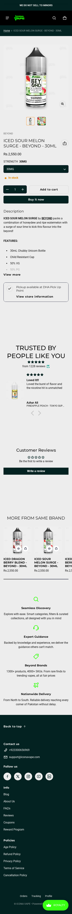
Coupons (9, 822)
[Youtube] (39, 776)
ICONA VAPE (23, 903)
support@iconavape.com (24, 757)
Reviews (8, 815)
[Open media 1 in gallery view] (30, 121)
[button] (54, 18)
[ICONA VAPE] (19, 18)
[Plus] (23, 189)
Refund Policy (12, 854)
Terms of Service (13, 868)
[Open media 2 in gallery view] (41, 121)
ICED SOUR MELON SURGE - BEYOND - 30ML (46, 562)
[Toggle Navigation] (7, 18)
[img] (36, 362)
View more (12, 274)
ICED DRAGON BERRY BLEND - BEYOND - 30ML (15, 562)
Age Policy (9, 847)
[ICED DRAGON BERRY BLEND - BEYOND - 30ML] (17, 540)
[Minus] (7, 189)
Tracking (36, 896)
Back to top (12, 726)
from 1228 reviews (33, 366)
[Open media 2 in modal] (36, 77)
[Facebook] (7, 776)
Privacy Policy (12, 861)
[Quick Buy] (25, 548)
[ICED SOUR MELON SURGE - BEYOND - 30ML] (48, 540)
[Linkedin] (49, 776)
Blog (6, 794)
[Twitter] (18, 776)
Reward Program (13, 829)
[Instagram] (28, 776)
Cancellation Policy (15, 875)
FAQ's (6, 808)
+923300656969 (19, 750)
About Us (9, 801)
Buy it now (36, 199)
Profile (48, 896)
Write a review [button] (36, 471)
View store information (34, 296)
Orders (23, 896)
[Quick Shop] (18, 548)
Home (6, 30)
